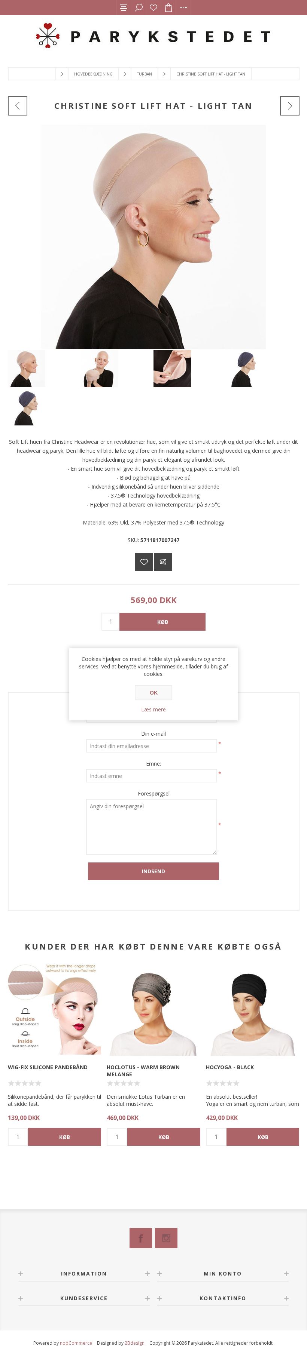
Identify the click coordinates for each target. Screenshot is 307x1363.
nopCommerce (76, 1343)
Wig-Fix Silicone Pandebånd (48, 1067)
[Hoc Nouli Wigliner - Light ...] (290, 106)
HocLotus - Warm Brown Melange (143, 1071)
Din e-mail (153, 733)
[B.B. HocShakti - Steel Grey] (17, 106)
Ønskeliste (153, 7)
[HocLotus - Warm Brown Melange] (153, 1009)
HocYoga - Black (230, 1067)
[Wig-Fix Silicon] (54, 1009)
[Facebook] (141, 1238)
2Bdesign (135, 1343)
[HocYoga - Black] (252, 1009)
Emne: (153, 763)
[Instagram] (166, 1238)
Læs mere (153, 709)
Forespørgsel (154, 793)
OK (154, 693)
